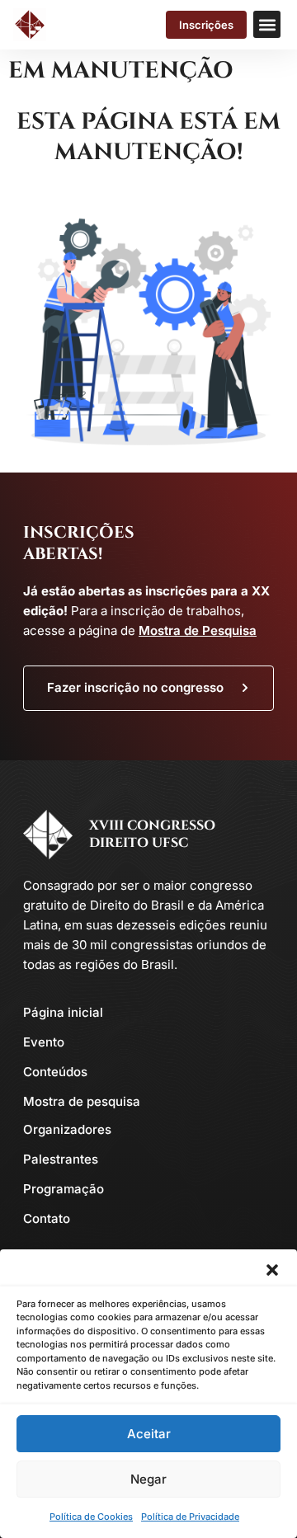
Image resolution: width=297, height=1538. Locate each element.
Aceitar (149, 1434)
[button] (272, 1270)
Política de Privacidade (190, 1516)
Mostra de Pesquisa (198, 630)
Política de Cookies (91, 1516)
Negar (148, 1479)
